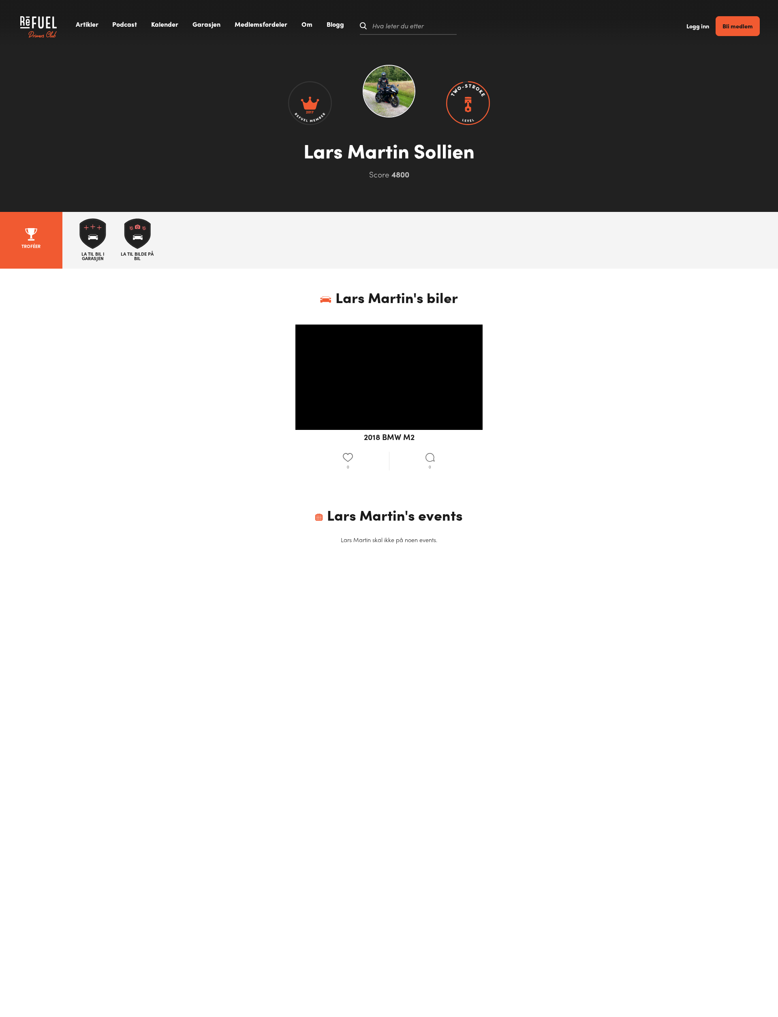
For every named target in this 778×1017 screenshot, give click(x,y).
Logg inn (697, 26)
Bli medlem (737, 25)
